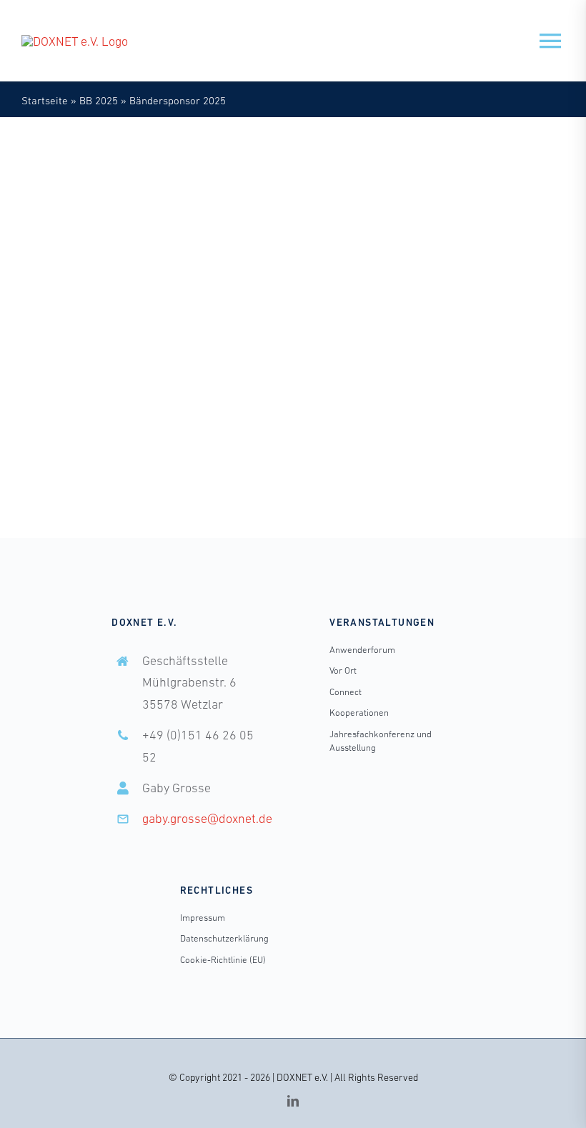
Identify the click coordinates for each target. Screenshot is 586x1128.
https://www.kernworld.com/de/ (436, 207)
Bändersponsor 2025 (172, 329)
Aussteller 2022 (368, 329)
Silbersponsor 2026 (377, 393)
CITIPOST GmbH (99, 312)
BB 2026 (453, 361)
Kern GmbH (370, 312)
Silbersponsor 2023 (377, 377)
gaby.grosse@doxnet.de (207, 819)
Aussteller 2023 (446, 329)
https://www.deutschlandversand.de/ (150, 207)
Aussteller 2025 (82, 329)
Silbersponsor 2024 (473, 377)
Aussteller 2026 (474, 345)
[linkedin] (293, 1101)
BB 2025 (98, 100)
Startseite (44, 100)
